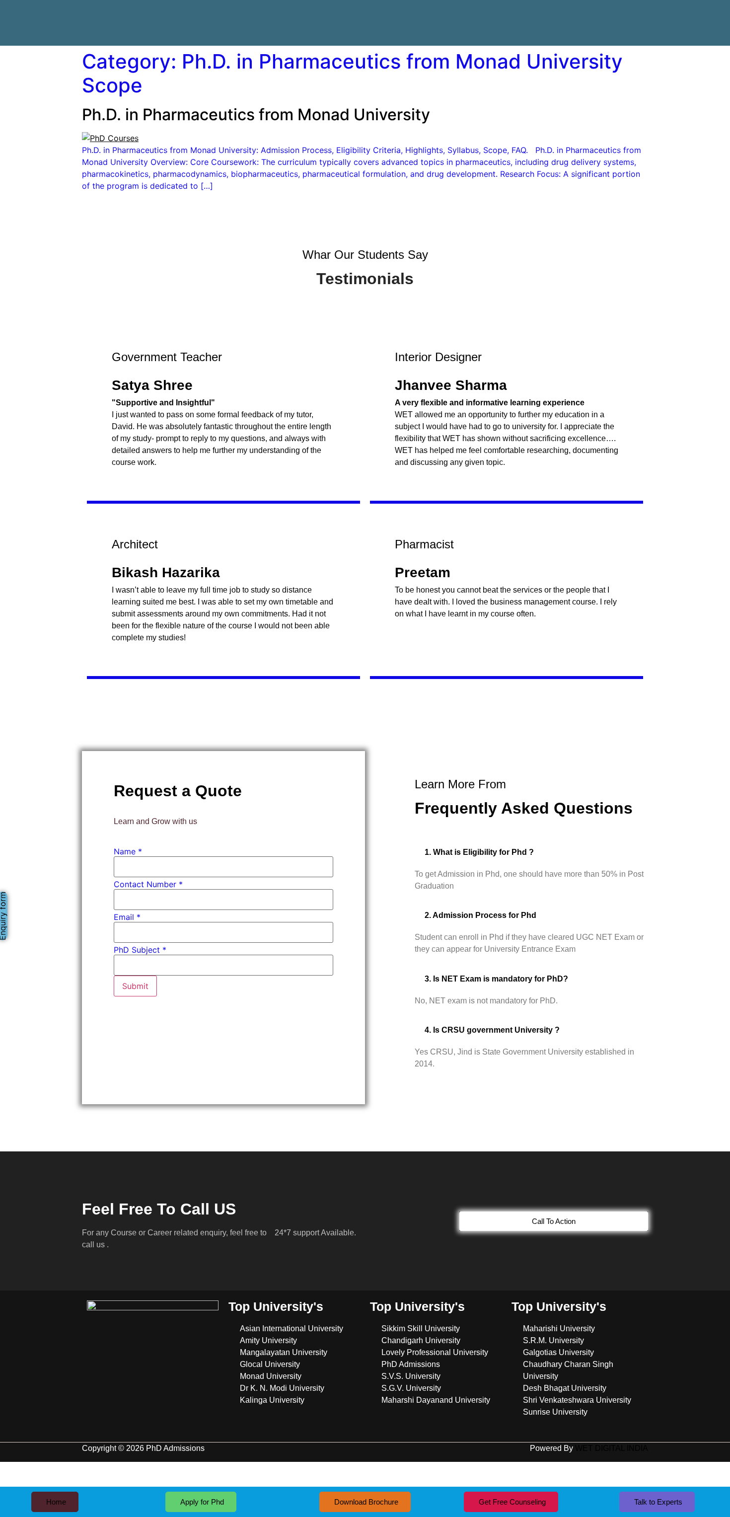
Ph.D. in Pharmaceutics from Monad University (256, 114)
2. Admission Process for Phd (480, 915)
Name (128, 851)
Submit (135, 986)
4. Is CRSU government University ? (492, 1030)
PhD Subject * (140, 950)
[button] (531, 852)
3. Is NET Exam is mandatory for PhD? (496, 979)
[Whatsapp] (627, 15)
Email (127, 917)
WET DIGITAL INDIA (611, 1448)
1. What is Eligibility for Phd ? (479, 852)
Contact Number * (148, 884)
